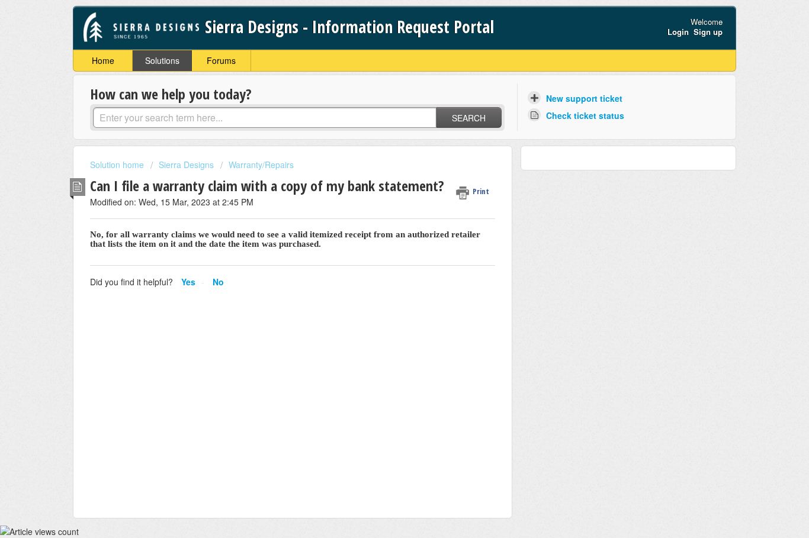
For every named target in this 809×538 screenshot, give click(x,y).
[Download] (382, 111)
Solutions (162, 60)
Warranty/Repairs (261, 164)
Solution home (118, 164)
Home (103, 60)
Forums (221, 60)
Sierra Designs (186, 164)
